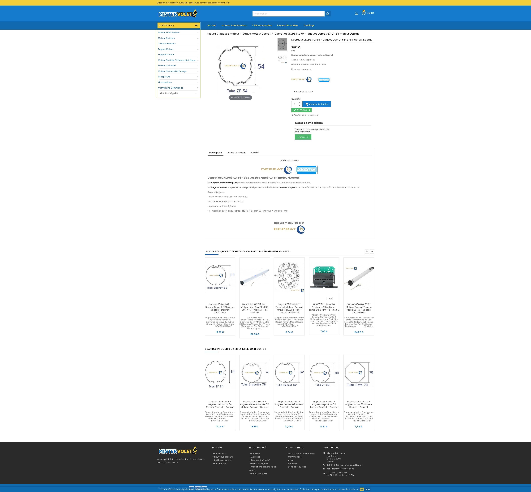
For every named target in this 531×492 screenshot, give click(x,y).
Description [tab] (215, 152)
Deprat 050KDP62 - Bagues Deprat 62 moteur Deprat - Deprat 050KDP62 (220, 308)
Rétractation (220, 463)
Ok (361, 489)
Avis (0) (254, 152)
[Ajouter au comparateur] (219, 299)
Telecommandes (178, 43)
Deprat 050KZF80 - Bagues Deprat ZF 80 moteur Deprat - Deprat (324, 404)
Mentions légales (259, 463)
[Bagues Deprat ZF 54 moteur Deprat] (282, 44)
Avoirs (291, 460)
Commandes (295, 456)
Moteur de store (178, 38)
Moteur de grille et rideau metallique (178, 60)
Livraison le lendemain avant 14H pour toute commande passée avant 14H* (193, 2)
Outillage (309, 25)
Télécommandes (262, 25)
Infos (367, 489)
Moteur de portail (178, 65)
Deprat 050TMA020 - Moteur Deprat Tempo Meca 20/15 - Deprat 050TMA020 (359, 308)
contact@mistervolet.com (340, 468)
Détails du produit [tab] (236, 152)
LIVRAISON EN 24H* (303, 91)
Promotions (220, 453)
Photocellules (178, 82)
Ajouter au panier (316, 104)
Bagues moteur (178, 49)
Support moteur (178, 54)
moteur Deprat (287, 187)
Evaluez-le (303, 137)
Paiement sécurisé (260, 460)
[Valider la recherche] (328, 13)
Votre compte (295, 447)
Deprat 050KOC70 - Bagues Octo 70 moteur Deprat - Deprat (358, 404)
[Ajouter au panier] (214, 299)
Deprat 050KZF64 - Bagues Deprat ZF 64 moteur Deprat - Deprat (220, 404)
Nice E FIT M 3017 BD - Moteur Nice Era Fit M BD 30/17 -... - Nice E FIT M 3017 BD (255, 308)
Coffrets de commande (178, 87)
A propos (255, 456)
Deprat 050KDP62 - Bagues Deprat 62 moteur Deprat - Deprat (289, 404)
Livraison (255, 453)
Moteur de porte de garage (178, 71)
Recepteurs (178, 76)
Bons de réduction (297, 466)
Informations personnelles (301, 453)
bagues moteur (219, 187)
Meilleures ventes (223, 460)
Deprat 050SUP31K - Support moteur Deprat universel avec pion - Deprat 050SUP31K (289, 308)
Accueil (211, 25)
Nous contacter (259, 473)
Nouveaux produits (223, 456)
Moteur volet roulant (234, 25)
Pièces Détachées (287, 25)
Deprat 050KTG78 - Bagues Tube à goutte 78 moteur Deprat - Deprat (254, 404)
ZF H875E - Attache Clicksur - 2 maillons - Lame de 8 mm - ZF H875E (324, 307)
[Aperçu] (225, 299)
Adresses (292, 463)
